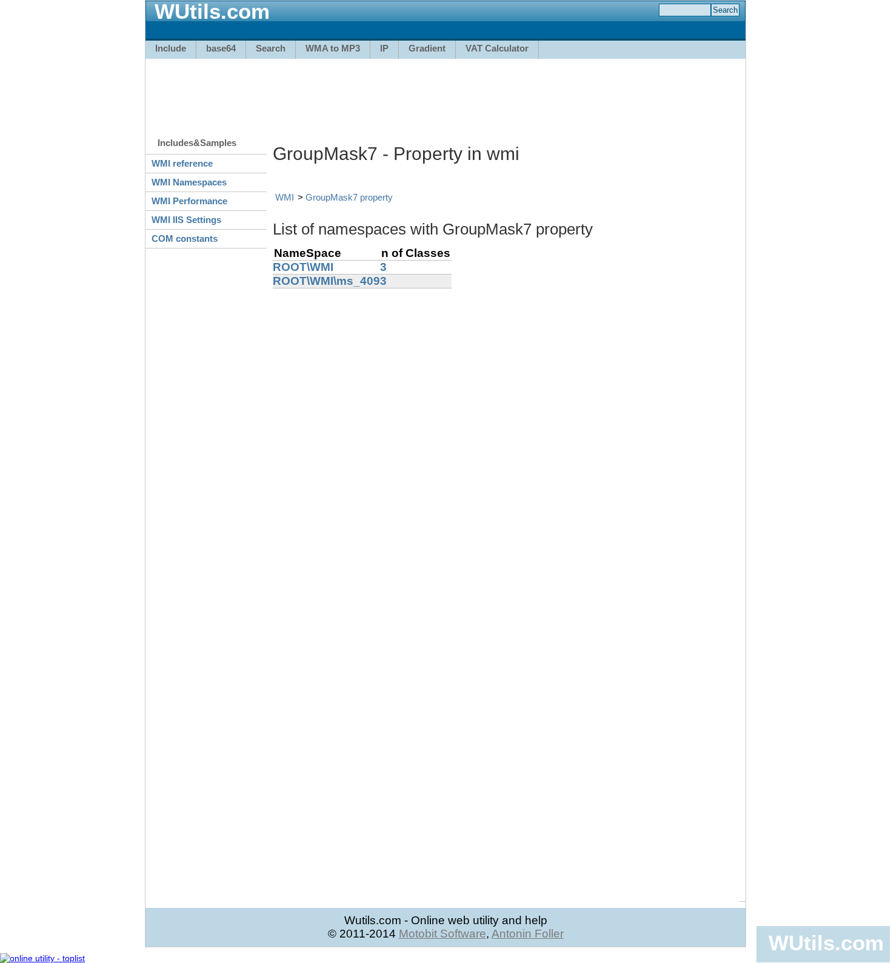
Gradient (427, 48)
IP (384, 48)
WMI (284, 197)
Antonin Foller (528, 933)
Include (170, 48)
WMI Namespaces (189, 182)
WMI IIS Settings (186, 220)
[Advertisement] (445, 92)
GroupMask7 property (349, 197)
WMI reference (182, 163)
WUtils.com (826, 943)
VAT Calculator (497, 48)
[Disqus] (506, 439)
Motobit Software (442, 933)
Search (270, 48)
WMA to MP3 (332, 48)
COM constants (185, 238)
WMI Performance (189, 201)
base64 (221, 48)
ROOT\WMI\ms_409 (326, 281)
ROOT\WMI (303, 267)
